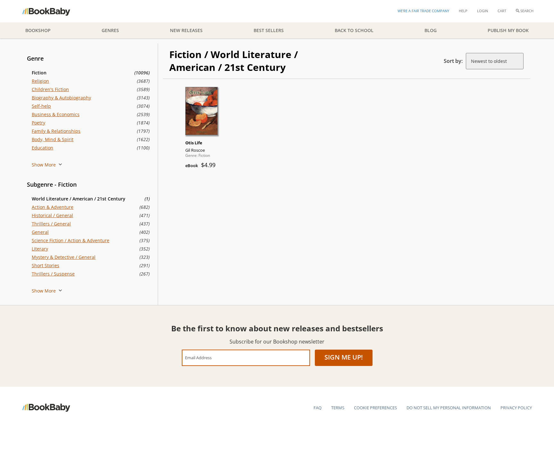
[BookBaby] (52, 11)
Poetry (38, 123)
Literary (40, 249)
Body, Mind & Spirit (52, 139)
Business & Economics (56, 114)
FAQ (318, 408)
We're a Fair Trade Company (423, 10)
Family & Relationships (56, 131)
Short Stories (45, 265)
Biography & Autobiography (61, 98)
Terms (337, 408)
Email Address (198, 357)
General (40, 232)
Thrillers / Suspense (53, 274)
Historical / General (52, 215)
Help (463, 10)
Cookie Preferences (375, 408)
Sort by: (453, 60)
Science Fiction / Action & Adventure (70, 240)
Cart (502, 10)
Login (482, 10)
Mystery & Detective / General (64, 257)
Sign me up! (343, 357)
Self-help (41, 106)
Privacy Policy (516, 408)
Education (42, 148)
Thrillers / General (51, 224)
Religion (40, 81)
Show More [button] (44, 165)
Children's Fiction (50, 89)
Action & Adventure (52, 207)
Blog (430, 30)
